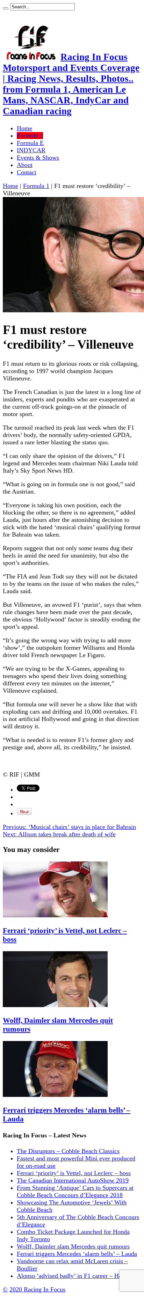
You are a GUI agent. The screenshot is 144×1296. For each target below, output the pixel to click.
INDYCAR (31, 150)
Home (24, 128)
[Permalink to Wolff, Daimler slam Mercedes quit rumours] (55, 1005)
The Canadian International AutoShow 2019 (73, 1180)
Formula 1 (30, 135)
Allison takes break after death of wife (59, 834)
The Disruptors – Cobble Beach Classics (68, 1151)
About (25, 164)
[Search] (5, 8)
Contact (26, 172)
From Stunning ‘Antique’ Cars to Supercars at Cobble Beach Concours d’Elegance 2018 (75, 1191)
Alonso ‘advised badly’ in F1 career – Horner (74, 1275)
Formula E (30, 142)
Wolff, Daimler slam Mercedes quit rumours (73, 1246)
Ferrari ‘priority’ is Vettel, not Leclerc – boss (74, 1173)
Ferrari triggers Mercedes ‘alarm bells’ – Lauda (77, 1253)
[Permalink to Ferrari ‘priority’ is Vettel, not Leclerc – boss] (55, 915)
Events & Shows (38, 157)
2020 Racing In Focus (37, 1289)
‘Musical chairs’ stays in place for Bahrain (69, 826)
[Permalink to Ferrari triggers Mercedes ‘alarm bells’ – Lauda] (55, 1094)
